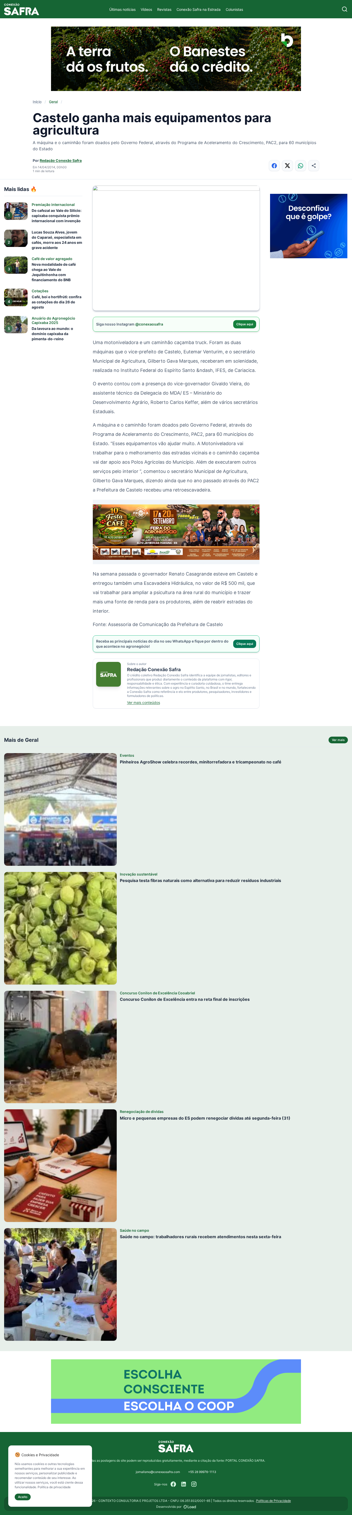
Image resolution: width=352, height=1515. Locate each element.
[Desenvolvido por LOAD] (189, 1507)
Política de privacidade (54, 1487)
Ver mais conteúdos (143, 702)
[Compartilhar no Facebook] (274, 165)
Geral (53, 101)
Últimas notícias (122, 9)
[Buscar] (344, 9)
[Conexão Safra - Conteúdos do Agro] (21, 9)
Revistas (164, 9)
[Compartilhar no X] (287, 165)
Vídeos (146, 9)
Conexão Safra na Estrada (199, 9)
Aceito (22, 1497)
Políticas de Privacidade (273, 1501)
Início (37, 101)
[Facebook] (173, 1484)
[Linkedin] (184, 1484)
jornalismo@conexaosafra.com (158, 1472)
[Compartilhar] (313, 165)
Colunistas (234, 9)
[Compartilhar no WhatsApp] (300, 165)
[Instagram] (194, 1484)
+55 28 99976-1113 (202, 1472)
